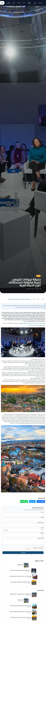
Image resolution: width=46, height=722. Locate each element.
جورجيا (34, 299)
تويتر (31, 501)
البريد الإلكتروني (40, 522)
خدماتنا (24, 3)
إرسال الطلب (23, 552)
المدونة (38, 299)
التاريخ (42, 527)
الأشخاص (42, 533)
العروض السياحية (29, 2)
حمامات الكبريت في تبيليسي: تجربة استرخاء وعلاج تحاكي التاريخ (32, 323)
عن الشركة (35, 2)
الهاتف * (42, 517)
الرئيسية (39, 3)
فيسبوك (40, 501)
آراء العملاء (13, 2)
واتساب (23, 501)
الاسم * (42, 512)
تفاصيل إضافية (41, 538)
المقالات (19, 3)
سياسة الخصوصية (8, 2)
